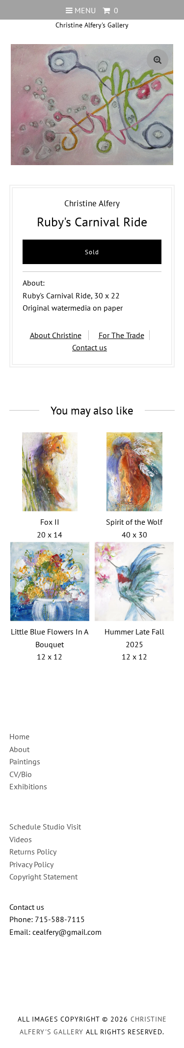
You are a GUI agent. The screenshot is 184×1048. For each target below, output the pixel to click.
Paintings (24, 761)
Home (19, 736)
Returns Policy (32, 851)
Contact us (89, 347)
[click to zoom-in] (157, 60)
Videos (20, 839)
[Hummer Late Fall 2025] (134, 581)
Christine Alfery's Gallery (92, 25)
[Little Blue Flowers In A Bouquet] (49, 581)
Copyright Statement (43, 876)
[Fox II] (49, 471)
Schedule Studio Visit (45, 826)
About (19, 749)
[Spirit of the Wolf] (134, 471)
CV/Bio (20, 774)
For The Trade (121, 335)
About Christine (55, 335)
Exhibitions (28, 786)
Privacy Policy (31, 864)
